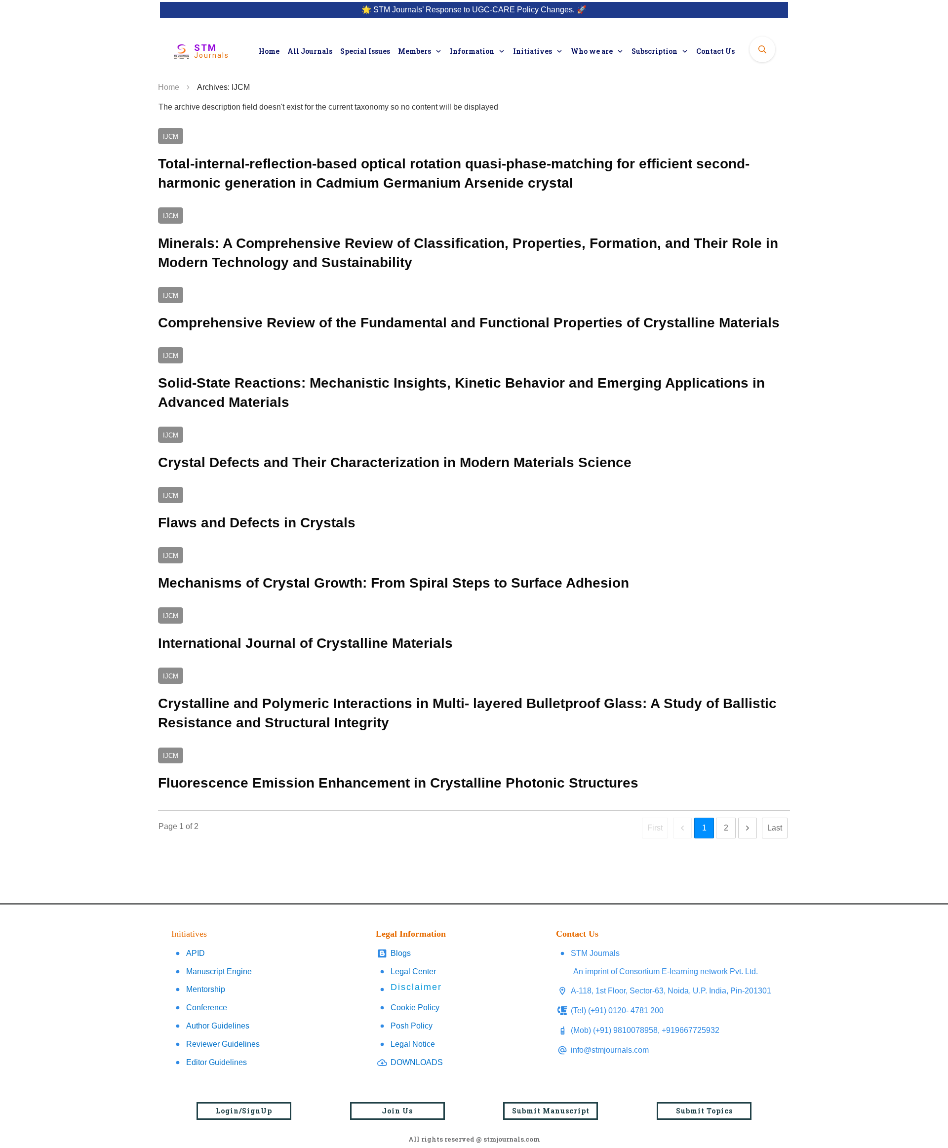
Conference (206, 1007)
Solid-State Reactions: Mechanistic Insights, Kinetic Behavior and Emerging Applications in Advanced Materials (474, 380)
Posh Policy (412, 1026)
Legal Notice (413, 1044)
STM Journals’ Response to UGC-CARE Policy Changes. (474, 9)
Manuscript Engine (219, 971)
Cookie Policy (415, 1007)
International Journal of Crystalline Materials (474, 631)
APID (195, 953)
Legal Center (413, 971)
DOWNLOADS (417, 1062)
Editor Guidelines (216, 1062)
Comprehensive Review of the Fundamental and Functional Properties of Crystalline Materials (474, 311)
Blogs (401, 953)
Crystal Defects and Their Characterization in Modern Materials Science (474, 450)
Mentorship (205, 989)
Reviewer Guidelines (223, 1044)
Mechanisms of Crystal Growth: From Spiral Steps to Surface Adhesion (474, 571)
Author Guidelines (217, 1026)
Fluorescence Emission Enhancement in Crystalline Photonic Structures (474, 771)
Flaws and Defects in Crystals (474, 511)
